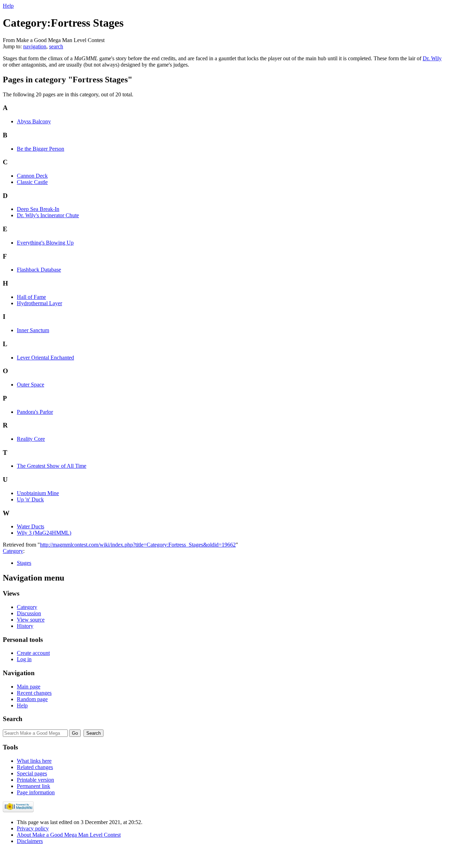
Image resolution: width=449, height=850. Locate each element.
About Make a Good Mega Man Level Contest (69, 835)
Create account (33, 653)
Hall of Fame (31, 297)
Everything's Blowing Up (45, 243)
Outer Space (30, 385)
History (25, 626)
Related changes (35, 767)
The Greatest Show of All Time (51, 466)
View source (31, 620)
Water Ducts (30, 526)
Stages (24, 563)
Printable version (35, 780)
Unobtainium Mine (38, 493)
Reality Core (31, 439)
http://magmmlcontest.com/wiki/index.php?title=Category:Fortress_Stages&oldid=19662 (138, 545)
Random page (32, 699)
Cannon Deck (32, 176)
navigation (34, 46)
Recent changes (34, 693)
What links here (34, 761)
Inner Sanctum (33, 330)
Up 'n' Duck (30, 499)
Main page (28, 687)
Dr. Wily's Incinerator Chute (48, 215)
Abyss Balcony (34, 121)
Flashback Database (39, 270)
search (56, 46)
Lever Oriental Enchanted (45, 358)
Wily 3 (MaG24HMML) (44, 533)
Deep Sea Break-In (38, 209)
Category (13, 551)
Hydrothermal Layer (39, 303)
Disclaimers (30, 841)
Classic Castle (32, 182)
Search (12, 718)
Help (8, 6)
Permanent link (33, 786)
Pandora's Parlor (35, 412)
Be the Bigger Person (40, 149)
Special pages (32, 773)
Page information (36, 792)
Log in (24, 659)
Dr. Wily (432, 58)
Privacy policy (33, 828)
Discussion (29, 613)
